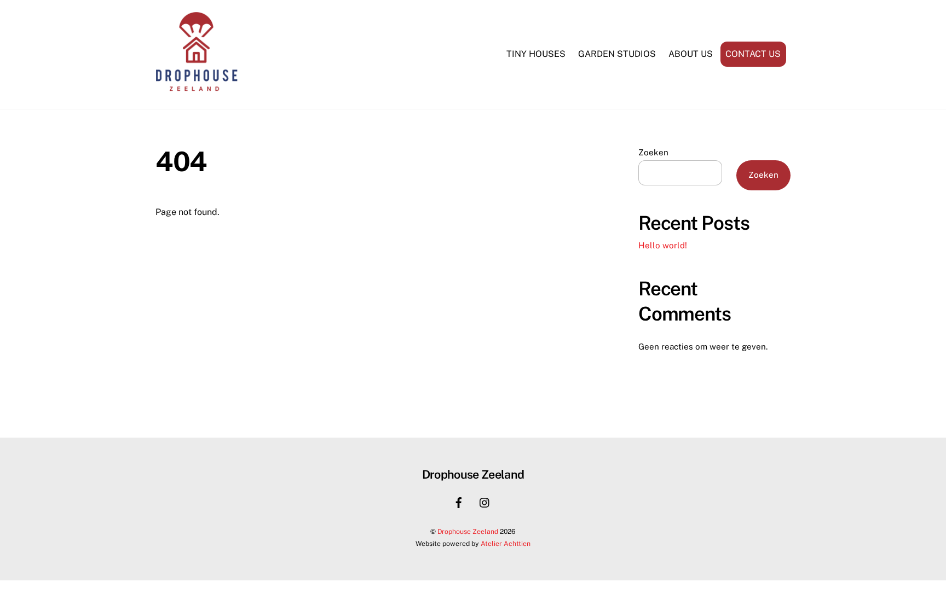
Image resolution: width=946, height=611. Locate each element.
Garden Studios (617, 54)
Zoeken (653, 152)
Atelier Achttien (505, 543)
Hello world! (662, 245)
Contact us (753, 54)
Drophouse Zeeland (467, 531)
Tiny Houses (536, 54)
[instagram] (485, 501)
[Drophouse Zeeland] (196, 88)
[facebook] (459, 501)
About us (690, 54)
